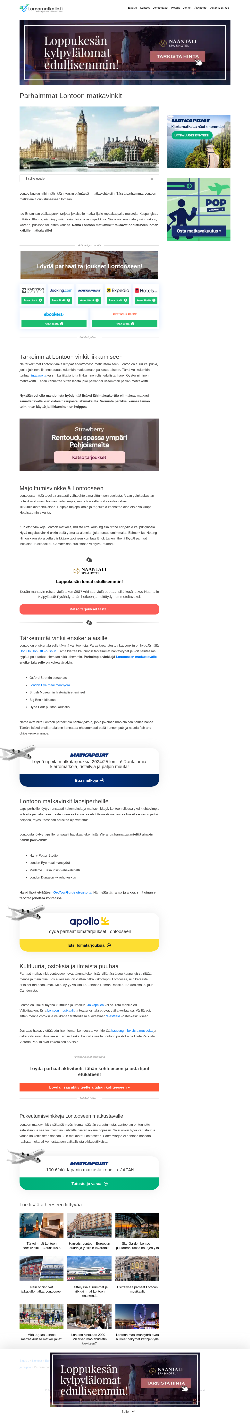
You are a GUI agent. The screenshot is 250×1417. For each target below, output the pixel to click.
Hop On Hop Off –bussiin (38, 651)
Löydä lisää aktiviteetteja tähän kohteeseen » (89, 1087)
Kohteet (145, 7)
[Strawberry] (89, 470)
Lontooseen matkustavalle (136, 657)
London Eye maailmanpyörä (49, 685)
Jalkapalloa (95, 1005)
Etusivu (132, 7)
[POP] (198, 240)
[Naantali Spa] (125, 84)
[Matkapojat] (89, 767)
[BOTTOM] (89, 1173)
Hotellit (175, 7)
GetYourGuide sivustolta (72, 892)
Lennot (187, 7)
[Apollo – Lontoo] (89, 932)
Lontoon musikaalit (61, 1010)
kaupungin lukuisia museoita (132, 1030)
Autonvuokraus (219, 7)
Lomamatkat (160, 7)
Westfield (113, 1016)
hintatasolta (37, 375)
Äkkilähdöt (201, 7)
